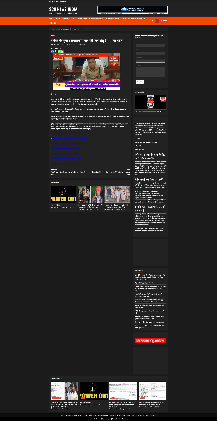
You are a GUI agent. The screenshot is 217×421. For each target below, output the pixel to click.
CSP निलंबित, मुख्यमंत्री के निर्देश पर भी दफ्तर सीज (147, 311)
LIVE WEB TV (163, 21)
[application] (150, 104)
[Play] (137, 111)
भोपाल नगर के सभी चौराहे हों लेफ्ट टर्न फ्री (145, 322)
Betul (52, 35)
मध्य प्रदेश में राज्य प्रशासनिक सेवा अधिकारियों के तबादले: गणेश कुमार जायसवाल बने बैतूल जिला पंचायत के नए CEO (150, 287)
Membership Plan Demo (112, 19)
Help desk (53, 23)
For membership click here (136, 19)
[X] (55, 51)
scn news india (63, 9)
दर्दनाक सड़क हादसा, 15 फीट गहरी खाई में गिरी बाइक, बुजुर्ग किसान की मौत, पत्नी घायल (90, 206)
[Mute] (161, 111)
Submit (139, 82)
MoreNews (115, 419)
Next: (111, 172)
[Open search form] (152, 21)
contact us (66, 19)
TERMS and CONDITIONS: (96, 19)
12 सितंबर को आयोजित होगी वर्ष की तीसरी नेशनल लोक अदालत (150, 305)
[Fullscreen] (164, 111)
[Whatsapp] (59, 51)
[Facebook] (52, 51)
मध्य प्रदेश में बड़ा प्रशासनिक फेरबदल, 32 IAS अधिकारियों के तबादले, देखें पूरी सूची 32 (151, 403)
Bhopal (113, 398)
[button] (150, 104)
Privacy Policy (82, 19)
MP (73, 19)
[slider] (149, 111)
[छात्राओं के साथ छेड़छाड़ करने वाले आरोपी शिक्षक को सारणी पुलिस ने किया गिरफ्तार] (117, 194)
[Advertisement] (150, 253)
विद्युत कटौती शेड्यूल (56, 205)
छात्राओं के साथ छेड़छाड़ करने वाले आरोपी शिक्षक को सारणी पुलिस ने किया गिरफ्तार (116, 206)
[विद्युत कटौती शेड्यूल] (63, 194)
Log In (124, 19)
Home (50, 19)
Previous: (69, 172)
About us (57, 19)
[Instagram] (62, 51)
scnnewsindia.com (57, 44)
